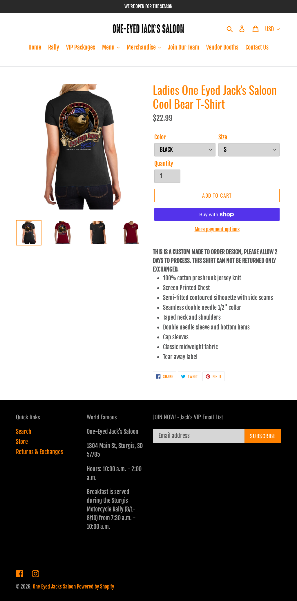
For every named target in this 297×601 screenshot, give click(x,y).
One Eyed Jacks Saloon (54, 587)
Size (222, 137)
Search (23, 431)
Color (160, 137)
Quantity (163, 163)
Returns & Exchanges (39, 452)
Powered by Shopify (95, 587)
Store (22, 441)
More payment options (217, 229)
